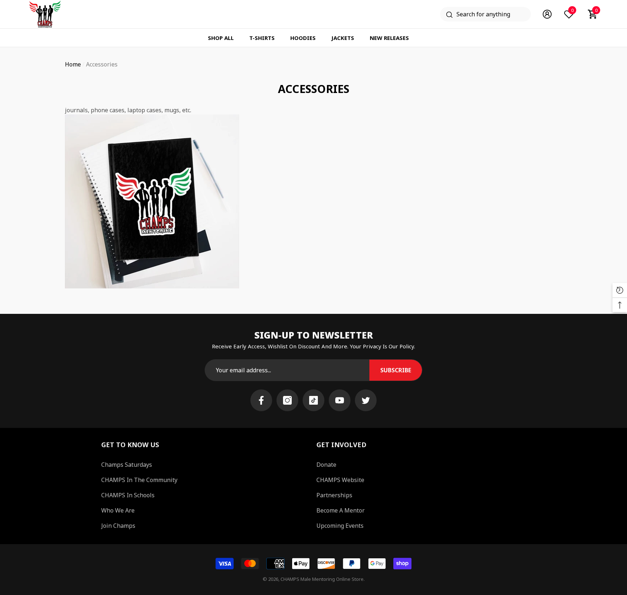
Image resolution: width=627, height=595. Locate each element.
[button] (592, 14)
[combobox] (493, 14)
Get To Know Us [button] (130, 444)
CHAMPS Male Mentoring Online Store (322, 579)
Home (73, 64)
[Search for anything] (485, 14)
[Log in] (547, 14)
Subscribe (395, 370)
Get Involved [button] (341, 444)
